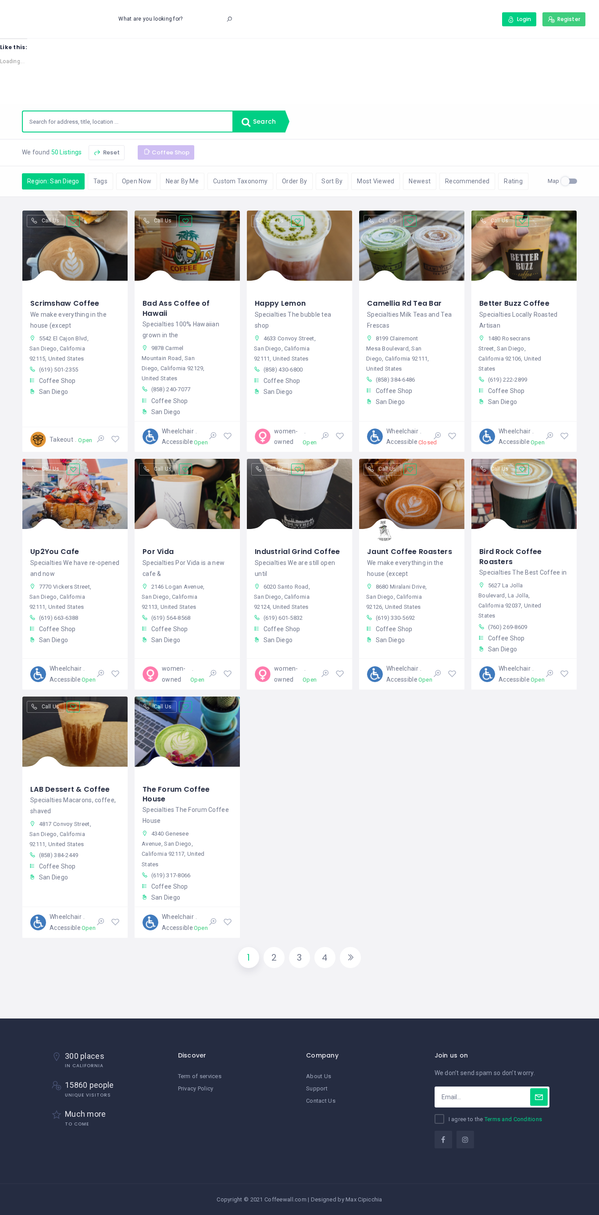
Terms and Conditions (513, 1119)
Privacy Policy (196, 1088)
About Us (318, 1076)
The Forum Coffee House (176, 794)
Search (263, 121)
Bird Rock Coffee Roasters (510, 556)
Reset (111, 152)
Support (317, 1088)
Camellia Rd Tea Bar (404, 303)
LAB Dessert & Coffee (70, 789)
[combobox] (127, 121)
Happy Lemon (280, 303)
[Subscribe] (539, 1097)
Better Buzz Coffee (514, 303)
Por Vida (158, 552)
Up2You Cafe (54, 552)
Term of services (199, 1076)
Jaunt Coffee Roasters (409, 552)
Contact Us (320, 1100)
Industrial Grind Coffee (297, 552)
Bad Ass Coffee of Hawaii (176, 308)
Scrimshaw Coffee (64, 303)
